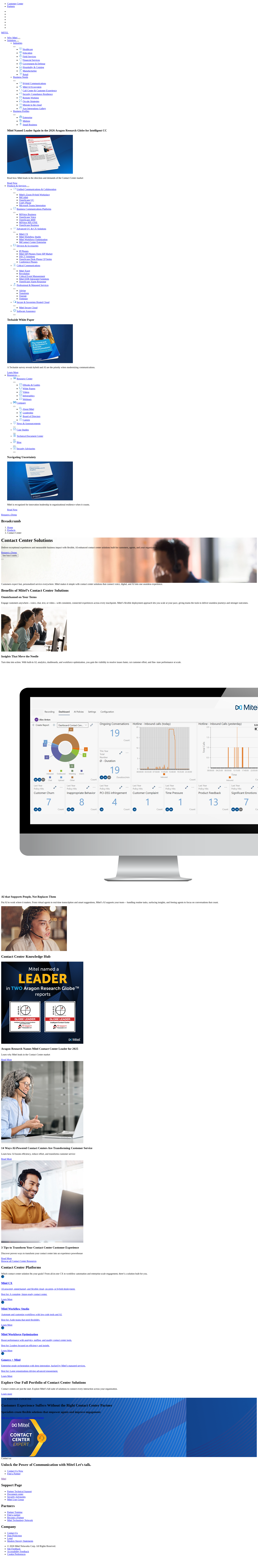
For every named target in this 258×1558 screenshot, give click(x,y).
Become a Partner (15, 1517)
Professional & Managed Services (33, 285)
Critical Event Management (32, 276)
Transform (24, 293)
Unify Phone (25, 202)
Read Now (12, 183)
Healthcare (28, 49)
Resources (12, 375)
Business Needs (20, 77)
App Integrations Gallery (34, 108)
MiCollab (23, 197)
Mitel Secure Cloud (28, 307)
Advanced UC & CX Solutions (31, 228)
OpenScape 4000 (27, 220)
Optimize (23, 298)
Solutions (12, 40)
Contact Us (12, 1533)
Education (27, 53)
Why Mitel (12, 37)
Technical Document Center (30, 436)
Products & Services (17, 185)
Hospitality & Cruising (33, 67)
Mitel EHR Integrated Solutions (34, 279)
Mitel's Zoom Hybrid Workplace (34, 194)
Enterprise (27, 117)
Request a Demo (9, 515)
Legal (10, 1538)
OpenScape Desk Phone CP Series (35, 259)
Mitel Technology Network (20, 1520)
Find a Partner (13, 1473)
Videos (26, 392)
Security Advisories (26, 448)
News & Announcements (28, 423)
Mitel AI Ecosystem (32, 87)
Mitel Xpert (24, 271)
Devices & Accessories (27, 246)
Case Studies (23, 430)
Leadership (28, 412)
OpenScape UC (26, 200)
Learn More (12, 372)
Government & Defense (34, 63)
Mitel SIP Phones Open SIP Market (35, 254)
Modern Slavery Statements (20, 1541)
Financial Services (31, 60)
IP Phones (24, 251)
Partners (11, 6)
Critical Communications (28, 265)
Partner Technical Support (19, 1491)
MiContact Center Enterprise (32, 242)
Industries (17, 43)
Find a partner (13, 1515)
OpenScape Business (29, 225)
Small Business (30, 124)
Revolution (24, 273)
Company (21, 403)
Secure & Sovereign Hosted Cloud (33, 302)
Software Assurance (26, 311)
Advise (22, 290)
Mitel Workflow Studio (30, 237)
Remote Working (31, 97)
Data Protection (14, 1535)
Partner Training (14, 1512)
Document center (15, 1494)
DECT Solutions (27, 256)
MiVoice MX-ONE (28, 222)
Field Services (29, 56)
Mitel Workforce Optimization (33, 239)
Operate (23, 296)
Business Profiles (21, 111)
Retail (25, 74)
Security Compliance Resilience (38, 94)
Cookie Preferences (16, 1554)
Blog (19, 442)
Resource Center (24, 378)
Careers (26, 420)
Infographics (28, 395)
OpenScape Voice (27, 217)
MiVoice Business (27, 214)
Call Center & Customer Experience (40, 90)
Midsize (26, 121)
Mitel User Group (15, 1499)
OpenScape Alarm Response (32, 281)
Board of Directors (31, 416)
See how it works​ (9, 555)
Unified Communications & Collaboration (36, 189)
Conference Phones (28, 262)
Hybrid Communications (34, 83)
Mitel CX (23, 234)
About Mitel (28, 409)
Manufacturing (30, 71)
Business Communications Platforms (34, 209)
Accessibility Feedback (18, 1551)
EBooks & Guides (31, 385)
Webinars (27, 399)
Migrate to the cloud (32, 105)
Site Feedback (13, 1549)
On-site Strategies (31, 101)
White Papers (29, 388)
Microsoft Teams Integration (32, 205)
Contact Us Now (15, 1471)
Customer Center (15, 3)
